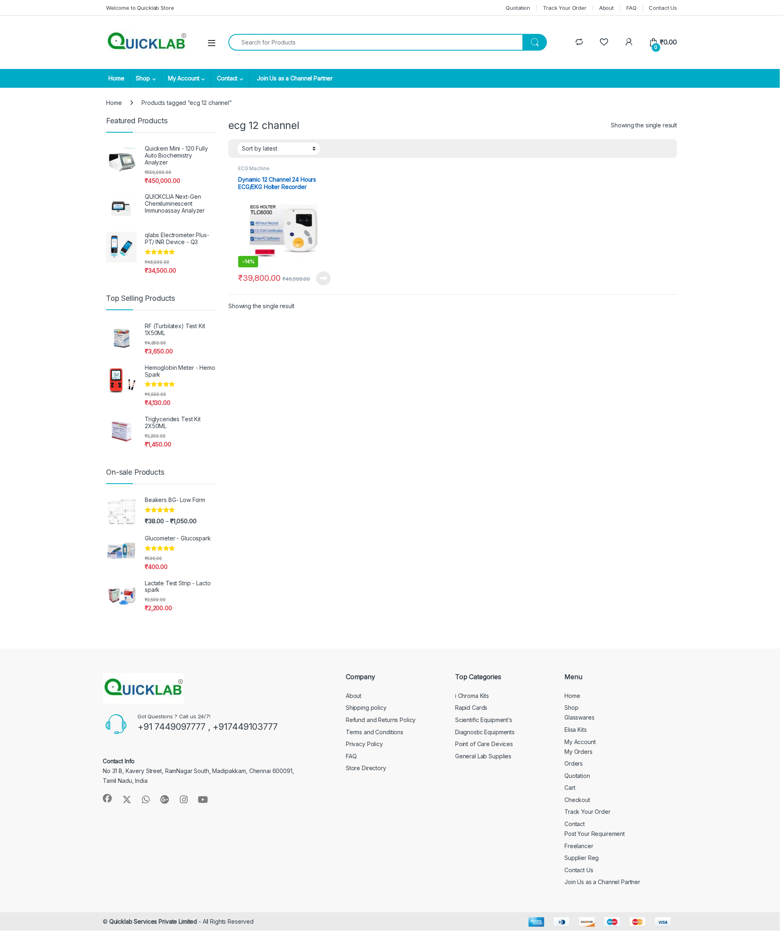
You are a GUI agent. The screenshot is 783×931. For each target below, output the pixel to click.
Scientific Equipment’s (483, 719)
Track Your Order (564, 7)
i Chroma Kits (472, 695)
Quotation (518, 7)
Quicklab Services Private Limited (153, 921)
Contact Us (663, 7)
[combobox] (375, 42)
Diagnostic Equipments (485, 732)
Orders (573, 763)
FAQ (631, 7)
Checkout (577, 799)
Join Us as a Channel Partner (294, 78)
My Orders (578, 751)
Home (116, 78)
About (606, 7)
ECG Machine (253, 168)
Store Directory (366, 767)
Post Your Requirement (594, 833)
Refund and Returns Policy (381, 719)
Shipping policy (366, 707)
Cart (569, 787)
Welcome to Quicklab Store (140, 7)
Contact (227, 78)
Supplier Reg (581, 857)
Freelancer (578, 845)
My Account (183, 78)
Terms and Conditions (374, 732)
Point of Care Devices (484, 743)
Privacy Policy (364, 743)
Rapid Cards (471, 707)
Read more (323, 278)
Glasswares (579, 717)
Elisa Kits (575, 729)
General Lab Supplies (483, 756)
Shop (143, 78)
